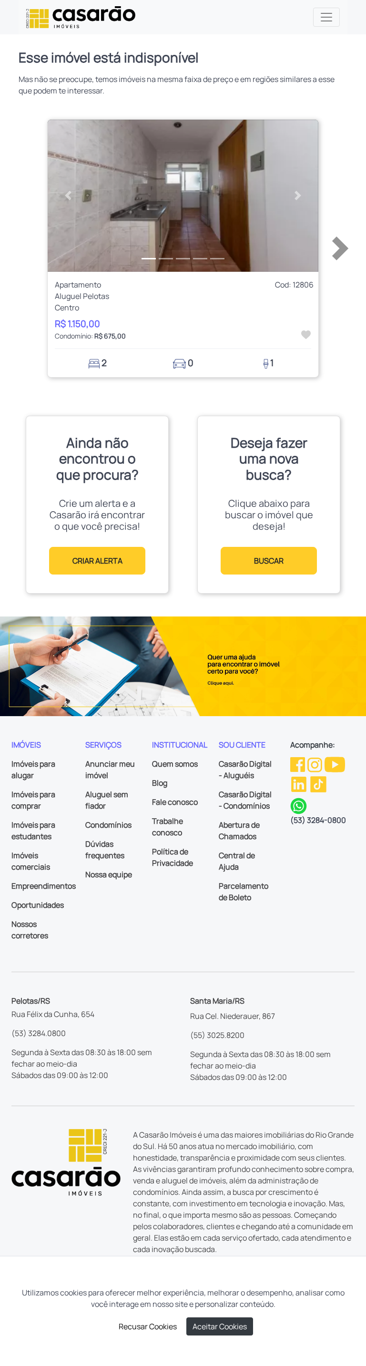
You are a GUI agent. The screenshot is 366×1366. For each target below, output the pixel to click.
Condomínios (108, 825)
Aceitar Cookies (220, 1326)
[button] (68, 196)
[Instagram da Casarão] (315, 764)
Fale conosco (175, 802)
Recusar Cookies (148, 1326)
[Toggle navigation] (326, 17)
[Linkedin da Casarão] (299, 783)
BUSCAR (269, 560)
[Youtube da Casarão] (335, 764)
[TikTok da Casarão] (318, 783)
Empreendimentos (43, 886)
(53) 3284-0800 (318, 820)
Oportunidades (37, 905)
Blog (159, 783)
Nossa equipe (108, 874)
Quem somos (175, 764)
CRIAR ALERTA (97, 560)
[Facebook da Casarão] (298, 764)
